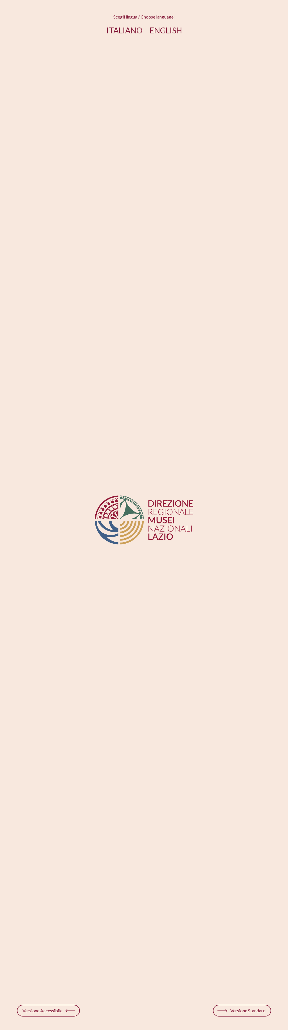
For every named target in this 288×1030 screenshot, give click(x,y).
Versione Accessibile (42, 1010)
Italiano (124, 30)
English (166, 30)
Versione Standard (248, 1010)
